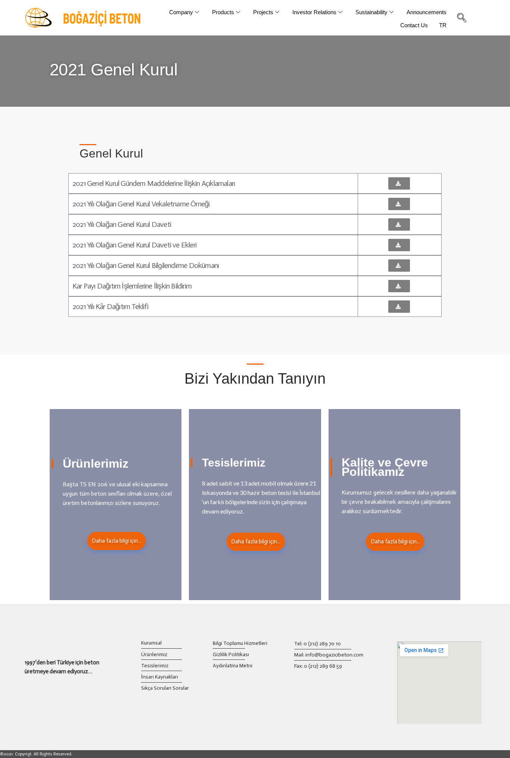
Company (181, 12)
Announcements (427, 12)
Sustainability (371, 12)
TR (443, 25)
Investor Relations (314, 12)
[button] (399, 183)
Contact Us (414, 25)
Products (223, 12)
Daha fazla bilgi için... (116, 540)
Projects (263, 12)
